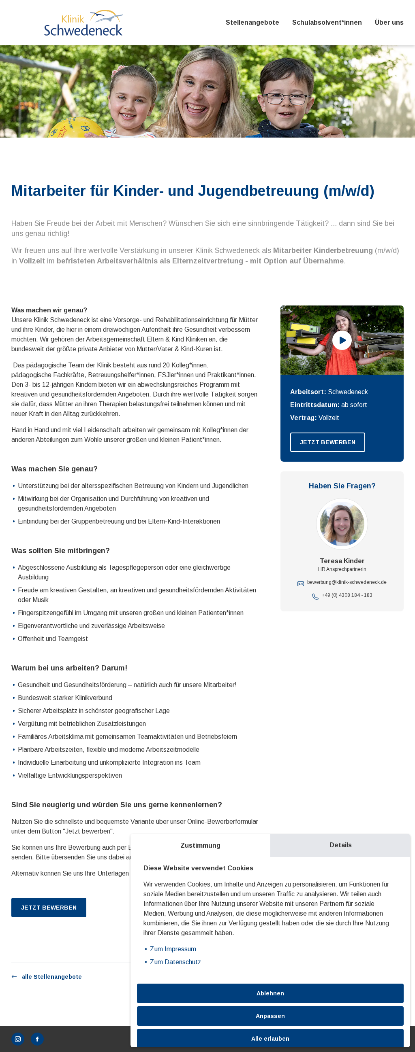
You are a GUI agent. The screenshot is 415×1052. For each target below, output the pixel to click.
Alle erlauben (270, 1038)
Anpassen (270, 1016)
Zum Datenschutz (175, 962)
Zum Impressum (173, 949)
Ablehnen (270, 993)
